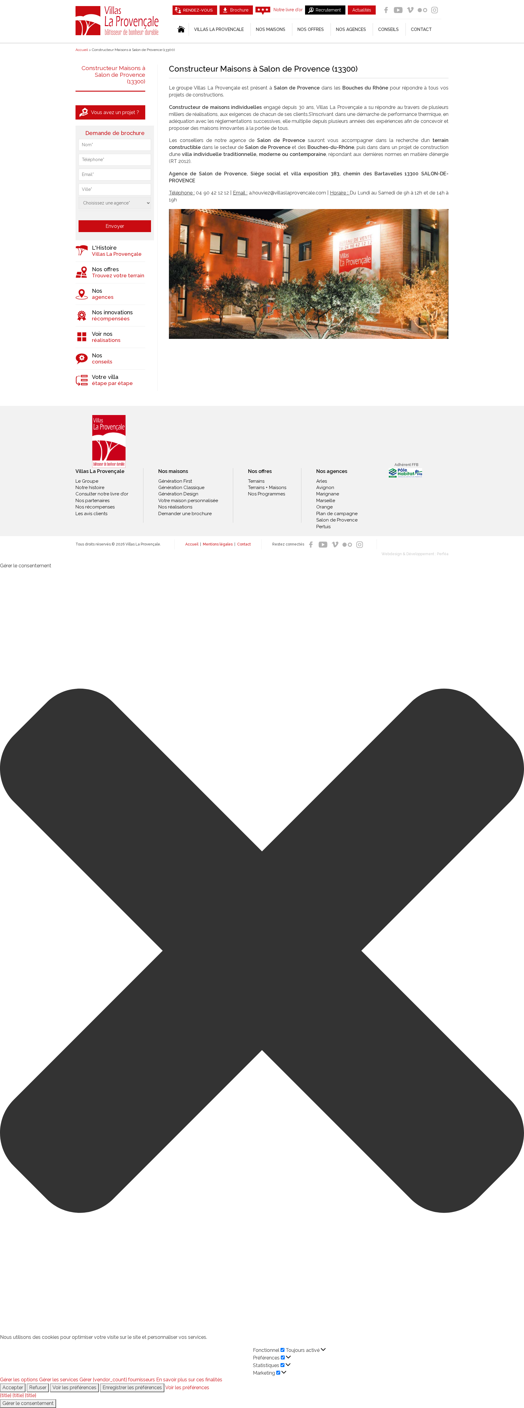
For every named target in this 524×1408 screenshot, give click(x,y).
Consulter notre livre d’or (102, 494)
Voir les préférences (74, 1387)
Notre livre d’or (288, 9)
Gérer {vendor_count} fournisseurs (117, 1380)
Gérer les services (58, 1380)
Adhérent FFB (406, 465)
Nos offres (310, 29)
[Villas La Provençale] (109, 441)
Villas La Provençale (118, 20)
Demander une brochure (185, 513)
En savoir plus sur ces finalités (189, 1380)
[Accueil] (181, 29)
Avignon (325, 487)
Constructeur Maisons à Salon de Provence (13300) (113, 75)
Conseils (388, 29)
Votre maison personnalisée (188, 500)
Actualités (361, 10)
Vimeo (410, 10)
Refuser (37, 1387)
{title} (5, 1395)
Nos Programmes (266, 494)
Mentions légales (218, 544)
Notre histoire (90, 487)
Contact (421, 29)
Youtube (398, 10)
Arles (321, 481)
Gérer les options (19, 1380)
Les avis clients (91, 513)
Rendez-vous (198, 10)
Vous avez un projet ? (115, 112)
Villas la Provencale (219, 29)
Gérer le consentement (28, 1403)
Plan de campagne (337, 513)
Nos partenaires (92, 500)
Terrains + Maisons (267, 487)
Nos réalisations (175, 507)
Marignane (327, 494)
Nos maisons (173, 471)
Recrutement (328, 10)
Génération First (175, 481)
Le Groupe (87, 481)
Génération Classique (181, 487)
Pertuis (323, 526)
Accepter (12, 1387)
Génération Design (178, 494)
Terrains (256, 481)
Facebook (386, 10)
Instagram (434, 10)
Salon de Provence (337, 520)
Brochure (239, 10)
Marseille (325, 500)
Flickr (422, 10)
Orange (324, 507)
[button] (262, 951)
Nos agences (351, 29)
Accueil (191, 544)
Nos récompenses (95, 507)
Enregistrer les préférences (132, 1387)
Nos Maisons (270, 29)
